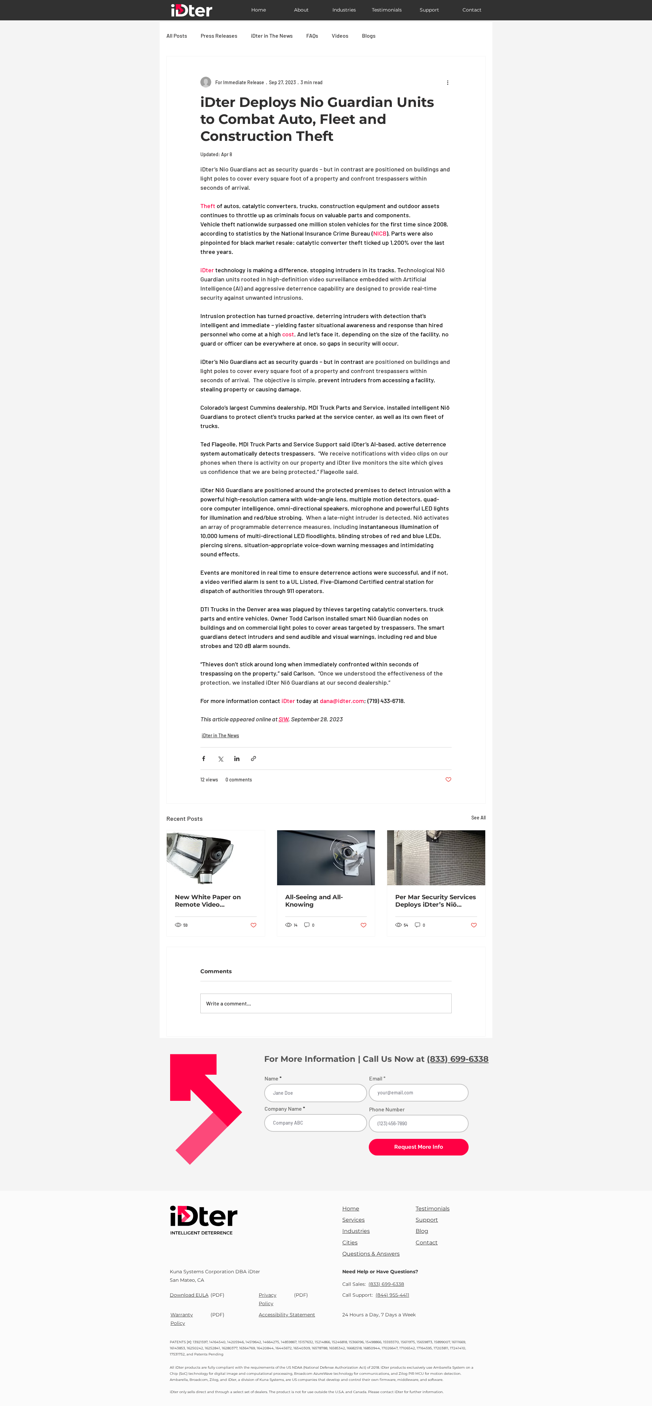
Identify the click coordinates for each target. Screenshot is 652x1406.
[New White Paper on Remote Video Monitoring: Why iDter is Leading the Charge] (216, 857)
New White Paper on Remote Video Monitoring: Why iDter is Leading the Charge (214, 900)
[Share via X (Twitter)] (220, 758)
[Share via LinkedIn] (237, 758)
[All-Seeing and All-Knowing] (326, 857)
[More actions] (447, 82)
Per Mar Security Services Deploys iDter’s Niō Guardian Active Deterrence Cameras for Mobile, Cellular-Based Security (435, 900)
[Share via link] (253, 758)
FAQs (312, 35)
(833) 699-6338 (458, 1059)
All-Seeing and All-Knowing (314, 900)
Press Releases (219, 35)
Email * (377, 1078)
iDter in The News (272, 35)
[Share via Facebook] (203, 758)
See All (478, 817)
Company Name (283, 1108)
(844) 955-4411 (392, 1295)
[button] (301, 10)
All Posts (176, 35)
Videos (340, 35)
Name (271, 1078)
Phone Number (387, 1109)
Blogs (369, 35)
